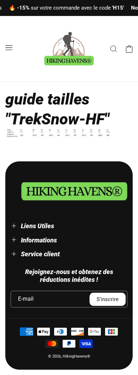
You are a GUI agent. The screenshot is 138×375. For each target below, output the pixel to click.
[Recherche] (113, 49)
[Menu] (9, 47)
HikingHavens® (76, 356)
